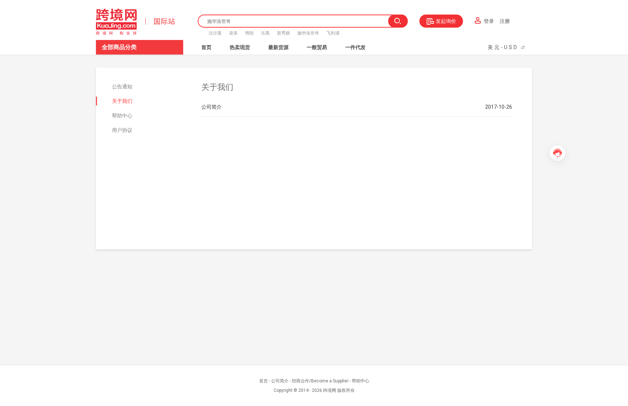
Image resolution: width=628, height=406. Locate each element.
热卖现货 (240, 47)
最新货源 (278, 47)
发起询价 (446, 21)
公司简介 (280, 380)
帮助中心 (360, 380)
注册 (505, 21)
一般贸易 (317, 47)
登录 (489, 21)
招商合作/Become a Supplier (320, 380)
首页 (206, 47)
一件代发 (355, 47)
